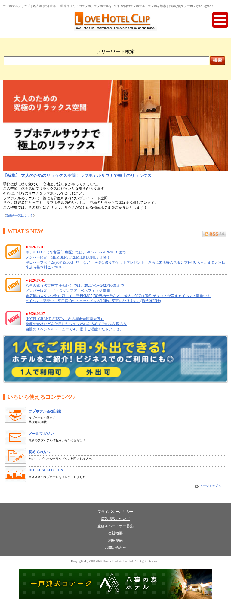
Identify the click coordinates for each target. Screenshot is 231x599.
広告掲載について (115, 519)
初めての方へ (39, 452)
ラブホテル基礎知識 (45, 411)
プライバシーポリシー (115, 511)
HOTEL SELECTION (46, 470)
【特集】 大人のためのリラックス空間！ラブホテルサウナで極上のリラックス (77, 175)
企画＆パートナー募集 (115, 526)
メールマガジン (41, 433)
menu (220, 20)
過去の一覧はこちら (19, 215)
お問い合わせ (115, 547)
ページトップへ (210, 485)
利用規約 (115, 540)
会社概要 (115, 533)
